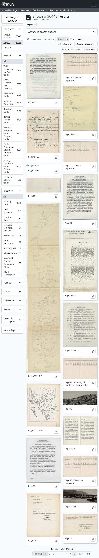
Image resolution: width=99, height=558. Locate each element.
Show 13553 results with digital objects (80, 49)
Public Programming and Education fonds (12, 150)
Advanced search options (42, 31)
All (5, 61)
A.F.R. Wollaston (12, 242)
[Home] (8, 4)
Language (9, 29)
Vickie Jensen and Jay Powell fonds (12, 70)
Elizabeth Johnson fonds (12, 180)
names (7, 282)
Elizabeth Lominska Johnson (12, 228)
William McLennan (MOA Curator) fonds (12, 133)
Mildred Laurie (12, 254)
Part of (7, 55)
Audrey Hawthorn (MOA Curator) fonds (12, 166)
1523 (80, 553)
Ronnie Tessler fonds (12, 120)
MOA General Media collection (12, 84)
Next (88, 553)
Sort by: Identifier (65, 44)
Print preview (35, 39)
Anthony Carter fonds (12, 102)
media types (10, 330)
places (7, 291)
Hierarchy (50, 39)
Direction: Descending (86, 44)
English (12, 43)
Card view (64, 39)
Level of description (10, 320)
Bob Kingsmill (12, 249)
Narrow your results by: (12, 18)
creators (8, 190)
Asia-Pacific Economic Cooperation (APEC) (12, 262)
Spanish (12, 48)
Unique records (12, 36)
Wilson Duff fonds (12, 95)
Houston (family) (12, 218)
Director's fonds (12, 110)
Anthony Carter (12, 203)
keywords (9, 300)
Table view (77, 39)
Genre (7, 309)
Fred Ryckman (12, 210)
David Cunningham (12, 273)
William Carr (12, 236)
